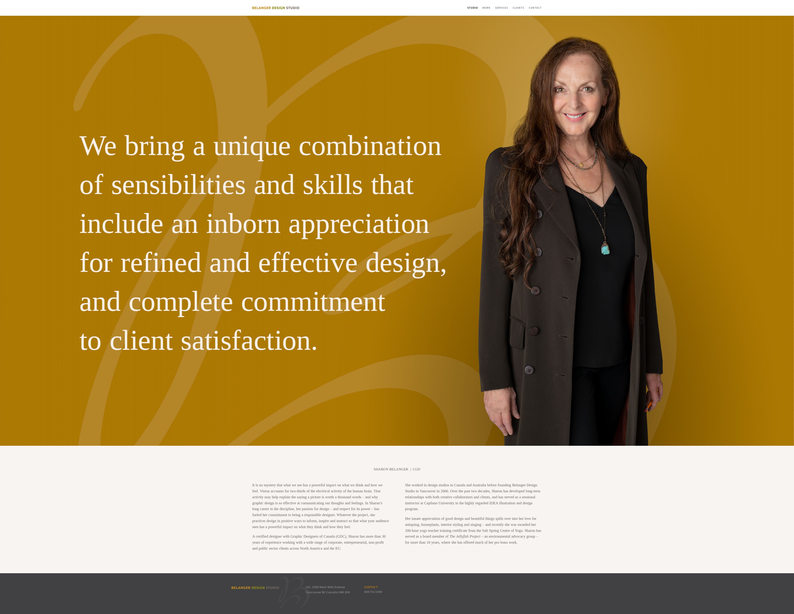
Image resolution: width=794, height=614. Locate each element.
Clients (518, 8)
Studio (472, 8)
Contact (535, 8)
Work (486, 8)
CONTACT (371, 587)
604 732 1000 (373, 592)
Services (501, 8)
